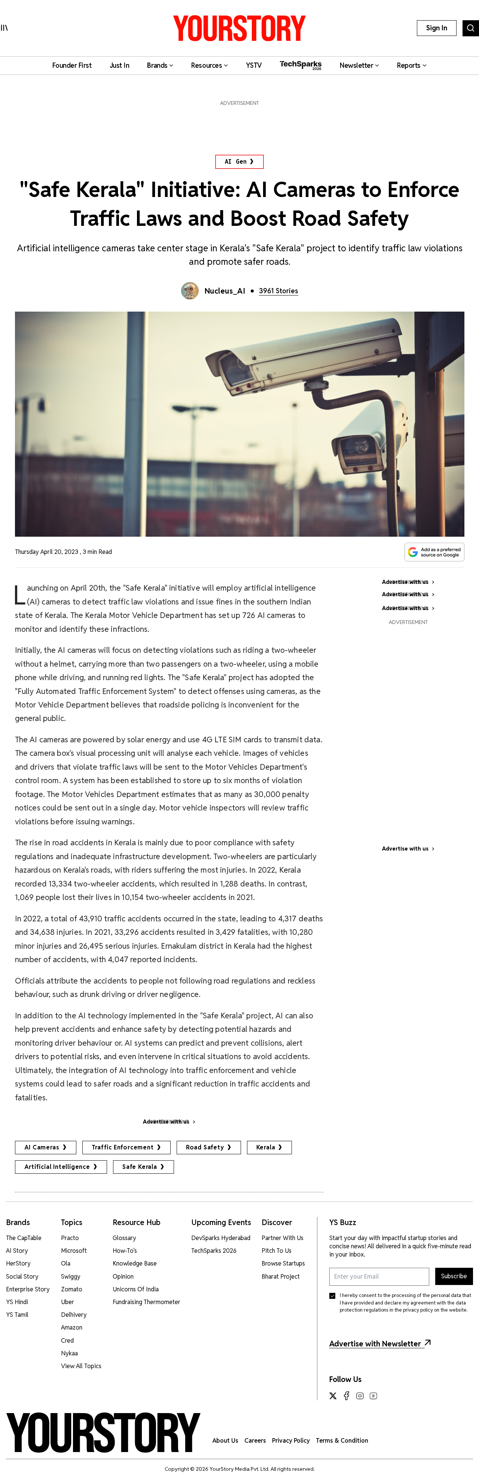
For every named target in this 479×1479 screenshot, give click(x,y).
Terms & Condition (342, 1441)
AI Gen (236, 162)
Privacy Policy (291, 1441)
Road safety (205, 1147)
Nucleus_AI (225, 291)
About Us (225, 1441)
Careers (255, 1441)
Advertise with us (405, 848)
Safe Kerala (139, 1167)
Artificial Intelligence (57, 1167)
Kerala (265, 1147)
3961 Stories (278, 291)
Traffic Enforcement (123, 1147)
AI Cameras (42, 1147)
